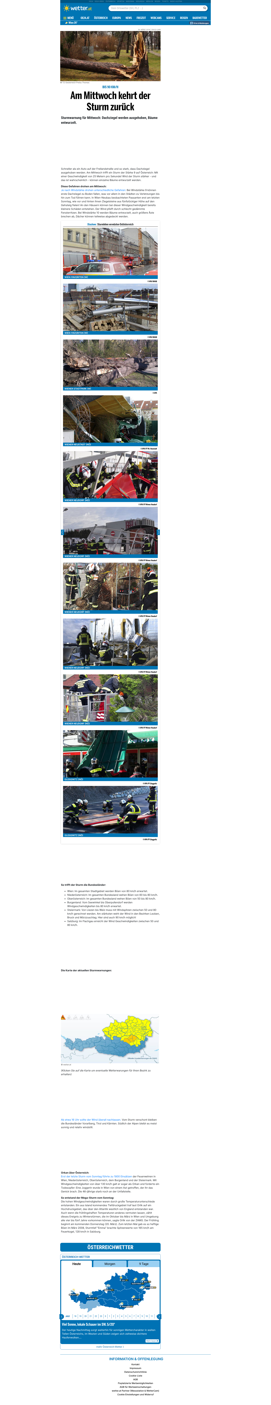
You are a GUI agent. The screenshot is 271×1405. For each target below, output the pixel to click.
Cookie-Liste (135, 1375)
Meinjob (149, 1)
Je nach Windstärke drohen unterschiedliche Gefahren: (93, 190)
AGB (135, 1379)
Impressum (135, 1368)
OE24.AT (85, 18)
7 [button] (134, 1316)
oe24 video (99, 1)
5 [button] (125, 1316)
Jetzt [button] (67, 1316)
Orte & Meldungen (201, 23)
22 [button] (96, 1316)
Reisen (157, 1)
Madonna (130, 1)
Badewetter (200, 18)
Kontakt (135, 1364)
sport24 (120, 1)
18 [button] (75, 1316)
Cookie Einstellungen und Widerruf (135, 1394)
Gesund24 (140, 1)
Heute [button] (76, 1264)
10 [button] (147, 1316)
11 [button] (152, 1316)
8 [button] (138, 1316)
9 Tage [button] (143, 1264)
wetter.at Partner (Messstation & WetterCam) (135, 1390)
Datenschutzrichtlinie (135, 1372)
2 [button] (113, 1316)
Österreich (110, 1)
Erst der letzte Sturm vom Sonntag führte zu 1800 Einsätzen (97, 1176)
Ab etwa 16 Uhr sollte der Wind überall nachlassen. (91, 1119)
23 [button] (101, 1316)
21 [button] (91, 1316)
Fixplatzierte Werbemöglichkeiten (135, 1383)
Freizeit (141, 18)
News (129, 18)
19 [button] (80, 1316)
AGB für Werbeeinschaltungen (135, 1387)
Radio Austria (176, 1)
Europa (116, 18)
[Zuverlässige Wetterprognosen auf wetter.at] (82, 8)
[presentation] (61, 1316)
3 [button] (117, 1316)
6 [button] (129, 1316)
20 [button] (85, 1316)
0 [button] (105, 1316)
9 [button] (142, 1316)
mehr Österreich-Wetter (109, 1346)
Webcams (156, 18)
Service (170, 18)
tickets (165, 1)
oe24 (91, 1)
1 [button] (109, 1316)
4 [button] (121, 1316)
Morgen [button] (110, 1264)
